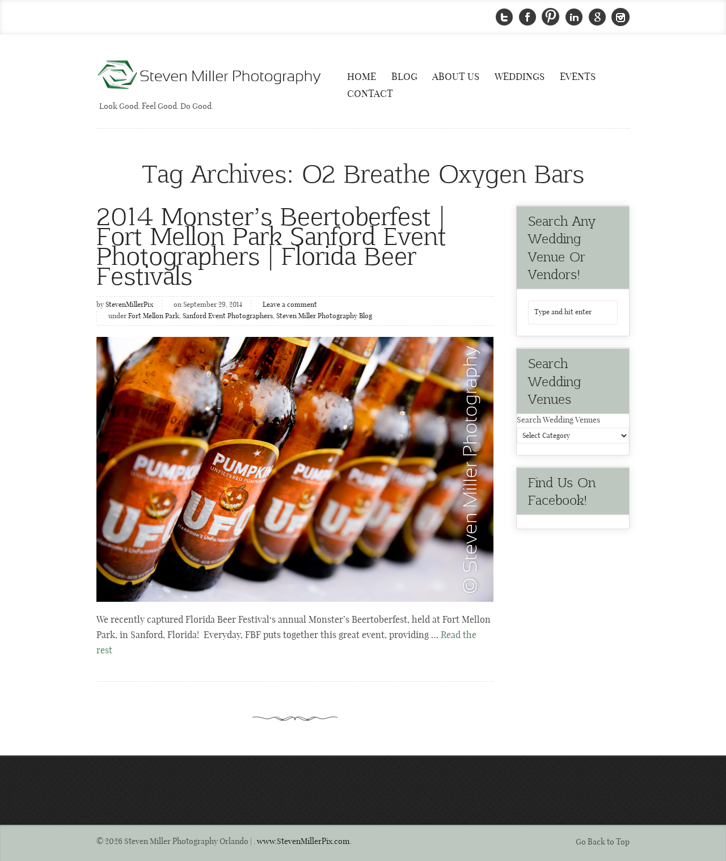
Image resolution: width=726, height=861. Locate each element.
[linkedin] (574, 17)
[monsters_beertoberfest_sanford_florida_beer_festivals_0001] (294, 469)
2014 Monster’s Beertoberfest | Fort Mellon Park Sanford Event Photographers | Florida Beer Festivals (271, 245)
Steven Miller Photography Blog (324, 316)
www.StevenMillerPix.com (303, 841)
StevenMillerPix (129, 305)
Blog (404, 77)
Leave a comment (290, 305)
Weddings (519, 77)
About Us (455, 77)
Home (361, 77)
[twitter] (504, 17)
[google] (597, 17)
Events (578, 77)
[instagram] (620, 17)
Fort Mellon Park (153, 316)
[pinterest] (551, 17)
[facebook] (527, 17)
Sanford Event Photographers (228, 316)
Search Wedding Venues (558, 420)
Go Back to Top (603, 842)
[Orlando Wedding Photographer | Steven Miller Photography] (209, 75)
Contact (370, 94)
